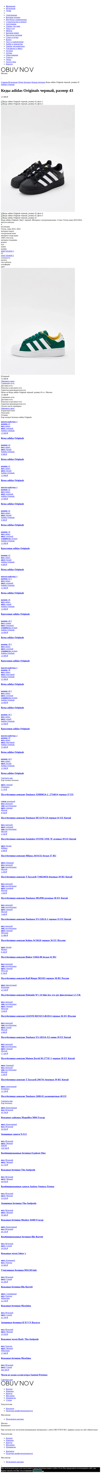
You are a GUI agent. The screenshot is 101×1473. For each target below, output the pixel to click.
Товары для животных (15, 46)
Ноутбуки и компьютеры (16, 20)
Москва (4, 73)
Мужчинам (10, 8)
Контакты (10, 1408)
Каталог (9, 1389)
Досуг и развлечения (14, 42)
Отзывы (4, 415)
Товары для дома (13, 26)
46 (9, 256)
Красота (9, 64)
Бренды (9, 1393)
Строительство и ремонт (16, 22)
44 (2, 256)
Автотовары (11, 24)
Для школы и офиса (14, 48)
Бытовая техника (13, 17)
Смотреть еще (7, 778)
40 (2, 251)
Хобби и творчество (14, 44)
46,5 (12, 256)
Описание (5, 413)
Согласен (37, 1471)
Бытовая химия (12, 33)
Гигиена (9, 51)
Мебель (9, 31)
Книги (8, 40)
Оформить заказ (7, 381)
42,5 (12, 251)
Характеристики (8, 411)
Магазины (10, 1396)
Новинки (10, 1391)
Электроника (11, 15)
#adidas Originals (8, 84)
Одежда (9, 57)
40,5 (4, 251)
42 (9, 251)
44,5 (4, 256)
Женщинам (10, 6)
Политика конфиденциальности (19, 1411)
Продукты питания (14, 35)
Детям (8, 11)
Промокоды (11, 1398)
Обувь (8, 60)
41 (7, 251)
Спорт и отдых (12, 37)
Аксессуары (11, 62)
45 (7, 256)
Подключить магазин (15, 1419)
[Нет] (43, 1471)
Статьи (9, 1400)
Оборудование (12, 55)
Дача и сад (10, 28)
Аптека (9, 53)
